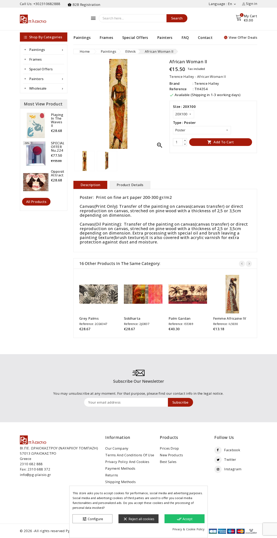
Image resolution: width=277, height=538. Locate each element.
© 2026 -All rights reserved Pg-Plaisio (51, 530)
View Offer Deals (243, 37)
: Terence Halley (205, 83)
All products (36, 201)
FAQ (185, 37)
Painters (164, 37)
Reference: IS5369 (181, 324)
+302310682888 (46, 3)
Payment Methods (120, 468)
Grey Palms (89, 318)
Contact (205, 37)
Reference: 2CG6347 (93, 324)
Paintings (82, 37)
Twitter (230, 459)
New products (171, 455)
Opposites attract (59, 173)
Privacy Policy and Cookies (127, 461)
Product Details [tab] (130, 184)
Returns (111, 475)
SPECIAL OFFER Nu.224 (58, 146)
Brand (174, 83)
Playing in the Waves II (57, 120)
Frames (106, 37)
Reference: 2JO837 (136, 324)
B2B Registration (86, 4)
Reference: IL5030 (225, 324)
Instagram (232, 469)
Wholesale (46, 88)
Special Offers (135, 37)
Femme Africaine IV (229, 318)
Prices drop (169, 448)
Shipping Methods (120, 481)
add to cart (94, 294)
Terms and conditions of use (129, 455)
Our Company (116, 448)
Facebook (232, 450)
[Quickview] (102, 294)
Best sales (168, 461)
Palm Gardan (179, 318)
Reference (178, 89)
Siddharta (132, 318)
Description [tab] (90, 184)
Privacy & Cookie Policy (188, 529)
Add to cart (220, 142)
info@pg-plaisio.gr (35, 474)
